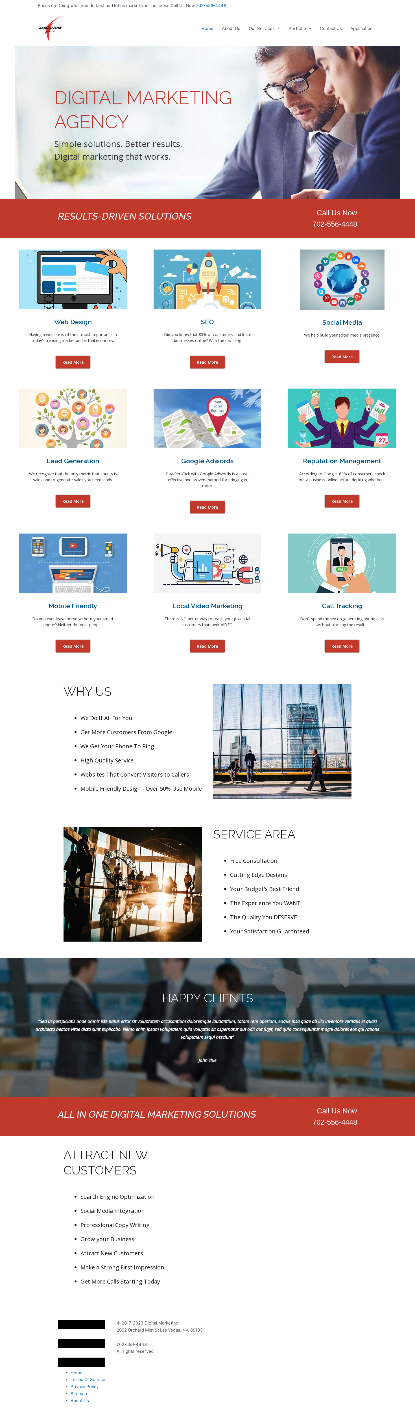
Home (207, 28)
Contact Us (331, 28)
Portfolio (297, 28)
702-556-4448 (211, 5)
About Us (231, 28)
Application (361, 28)
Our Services (262, 28)
